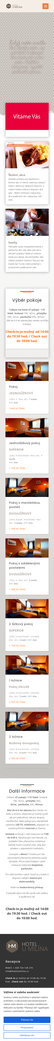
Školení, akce (16, 175)
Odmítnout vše (27, 1035)
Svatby (12, 242)
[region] (27, 1014)
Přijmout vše (27, 1019)
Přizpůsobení (27, 1027)
